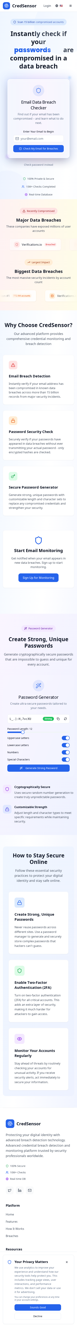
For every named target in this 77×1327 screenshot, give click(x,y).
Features (12, 1222)
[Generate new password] (65, 719)
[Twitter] (10, 1190)
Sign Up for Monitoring (38, 578)
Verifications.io (27, 245)
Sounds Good (38, 1307)
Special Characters (18, 759)
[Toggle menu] (70, 5)
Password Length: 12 (19, 729)
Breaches (12, 1236)
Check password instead (38, 164)
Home (10, 1214)
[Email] (30, 1190)
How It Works (15, 1229)
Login (47, 6)
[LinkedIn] (20, 1190)
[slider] (23, 732)
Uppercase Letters (18, 738)
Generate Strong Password (41, 768)
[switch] (66, 738)
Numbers (13, 752)
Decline (37, 1316)
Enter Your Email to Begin (38, 131)
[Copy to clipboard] (58, 719)
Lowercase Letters (18, 745)
